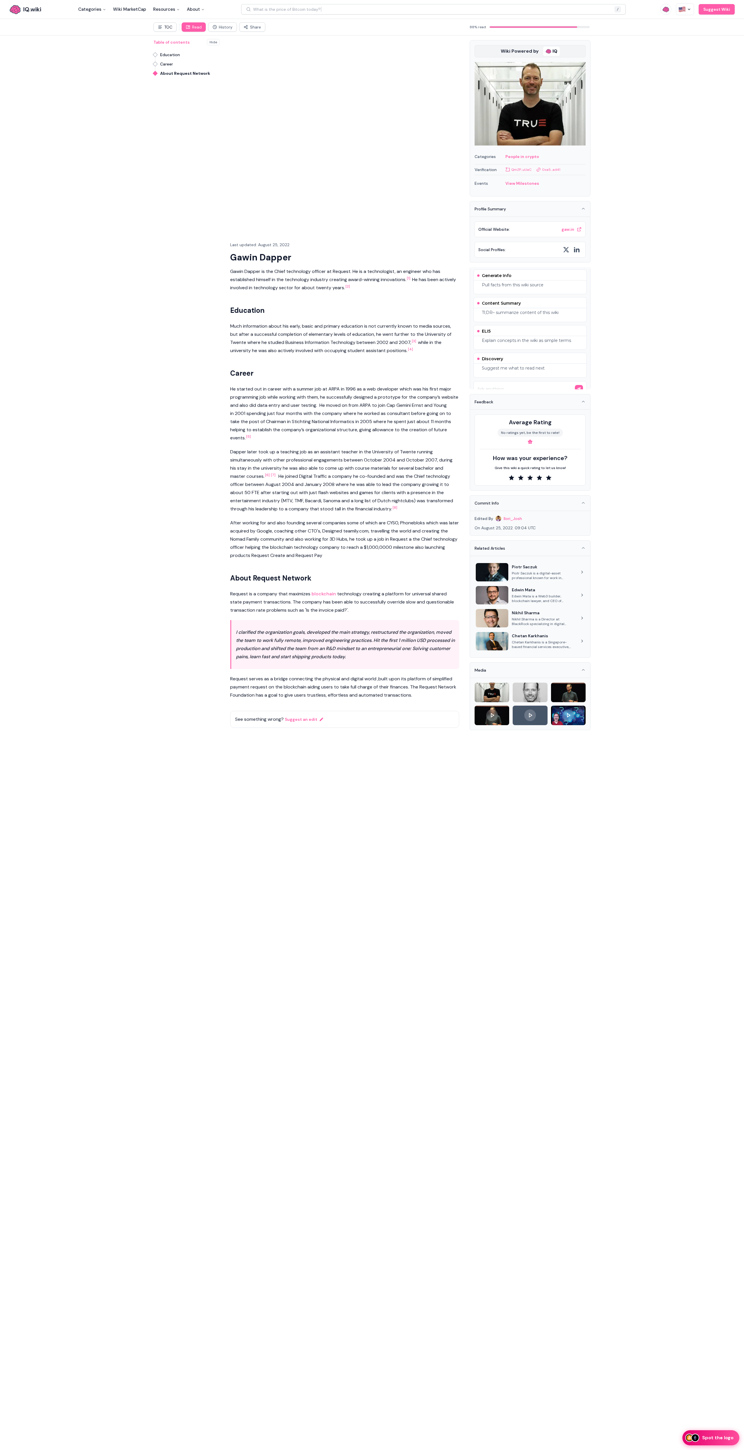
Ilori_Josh (513, 518)
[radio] (511, 478)
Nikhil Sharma (525, 612)
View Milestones (522, 183)
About (193, 9)
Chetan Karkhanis (530, 635)
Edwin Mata (523, 589)
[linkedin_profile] (576, 249)
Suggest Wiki (716, 9)
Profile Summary (490, 209)
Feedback (484, 401)
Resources (164, 9)
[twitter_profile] (566, 249)
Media (480, 670)
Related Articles (490, 548)
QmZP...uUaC (521, 169)
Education (170, 54)
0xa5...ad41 (551, 169)
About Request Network (185, 73)
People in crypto (522, 156)
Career (166, 64)
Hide (213, 42)
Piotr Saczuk (524, 566)
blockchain (324, 594)
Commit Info (487, 503)
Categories (89, 9)
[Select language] (685, 9)
